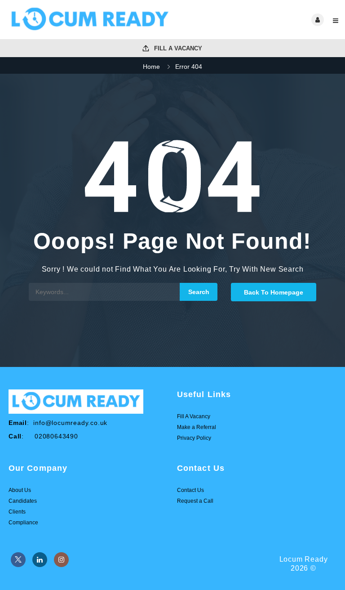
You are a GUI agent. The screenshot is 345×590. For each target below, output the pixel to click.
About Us (20, 490)
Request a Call (195, 501)
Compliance (23, 522)
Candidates (23, 501)
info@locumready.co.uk (70, 422)
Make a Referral (196, 427)
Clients (17, 512)
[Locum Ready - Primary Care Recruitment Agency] (89, 19)
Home (151, 66)
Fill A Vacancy (177, 48)
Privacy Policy (194, 438)
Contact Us (190, 490)
